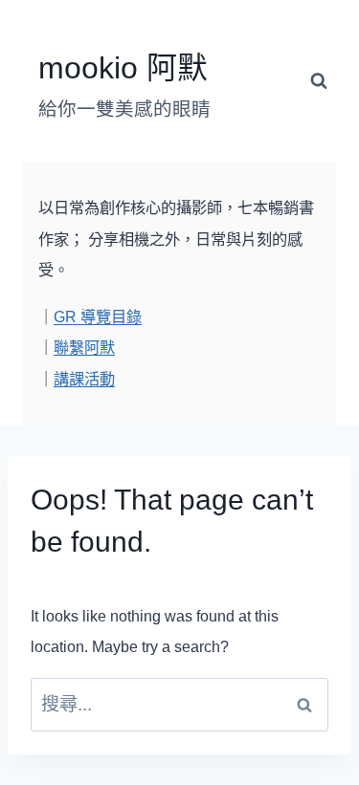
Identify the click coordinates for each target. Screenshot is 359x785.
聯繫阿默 (84, 347)
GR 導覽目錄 (98, 316)
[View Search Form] (319, 81)
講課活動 (84, 378)
